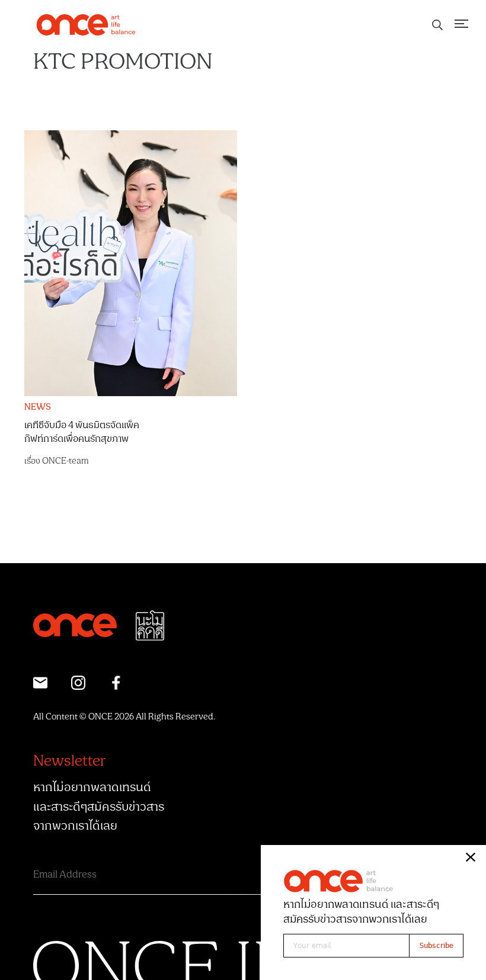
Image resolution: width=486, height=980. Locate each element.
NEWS (37, 407)
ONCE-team (65, 461)
